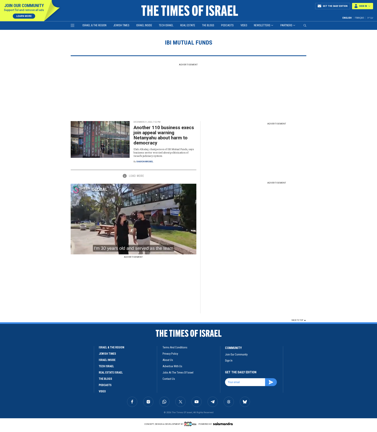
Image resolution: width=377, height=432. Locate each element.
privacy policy (170, 353)
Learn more (24, 16)
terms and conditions (175, 347)
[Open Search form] (305, 25)
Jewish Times (121, 25)
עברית (370, 17)
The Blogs (208, 25)
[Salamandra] (223, 423)
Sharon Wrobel (144, 162)
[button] (362, 6)
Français (359, 17)
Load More (136, 175)
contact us (169, 378)
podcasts (105, 385)
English (347, 17)
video (102, 391)
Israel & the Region (94, 25)
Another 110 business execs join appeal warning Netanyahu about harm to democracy (164, 135)
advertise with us (172, 366)
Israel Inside (144, 25)
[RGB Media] (191, 424)
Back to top (297, 320)
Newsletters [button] (262, 25)
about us (168, 360)
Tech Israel (166, 25)
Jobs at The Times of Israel (178, 372)
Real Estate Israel (111, 372)
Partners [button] (286, 25)
